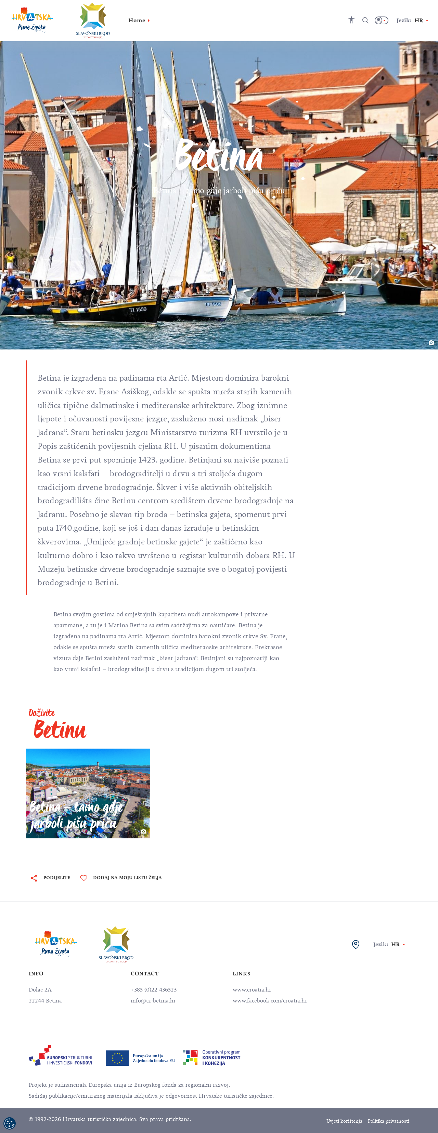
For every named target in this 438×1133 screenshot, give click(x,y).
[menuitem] (60, 1055)
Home (136, 20)
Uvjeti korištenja (344, 1121)
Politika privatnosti (388, 1121)
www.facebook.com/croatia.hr (270, 1000)
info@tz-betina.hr (153, 1000)
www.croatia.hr (252, 989)
